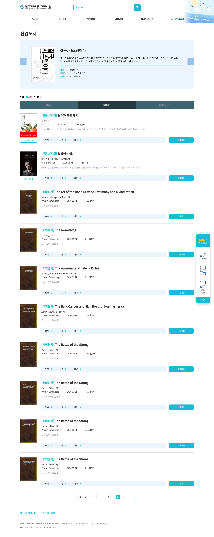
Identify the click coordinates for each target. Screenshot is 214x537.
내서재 (62, 19)
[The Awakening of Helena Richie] (28, 278)
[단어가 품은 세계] (28, 125)
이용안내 (119, 19)
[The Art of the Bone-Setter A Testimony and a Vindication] (28, 202)
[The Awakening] (28, 240)
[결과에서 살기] (28, 163)
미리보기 (30, 140)
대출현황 (203, 258)
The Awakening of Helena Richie (77, 268)
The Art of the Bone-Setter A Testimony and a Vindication (94, 192)
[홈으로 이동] (35, 6)
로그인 (192, 9)
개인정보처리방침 (28, 513)
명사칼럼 (90, 19)
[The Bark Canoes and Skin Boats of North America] (28, 316)
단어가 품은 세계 (68, 115)
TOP (203, 300)
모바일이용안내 (203, 291)
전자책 (34, 19)
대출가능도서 (165, 104)
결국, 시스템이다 (73, 50)
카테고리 (179, 19)
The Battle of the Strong (71, 344)
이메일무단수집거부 (48, 513)
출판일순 (107, 104)
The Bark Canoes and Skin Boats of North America (89, 306)
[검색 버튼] (137, 7)
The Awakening (65, 230)
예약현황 (203, 274)
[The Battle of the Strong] (28, 354)
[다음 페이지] (129, 497)
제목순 (49, 104)
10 (122, 497)
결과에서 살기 (66, 153)
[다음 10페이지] (133, 497)
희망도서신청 (147, 19)
